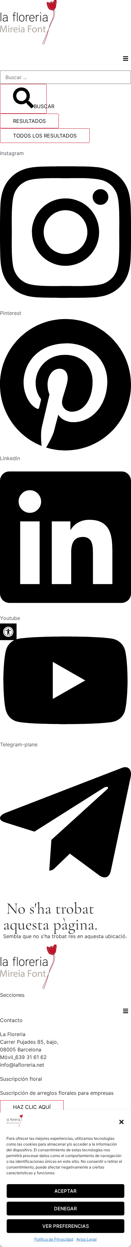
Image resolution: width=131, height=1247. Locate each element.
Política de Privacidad (53, 1239)
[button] (121, 1122)
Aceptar (65, 1191)
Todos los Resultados (45, 135)
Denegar (65, 1209)
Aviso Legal (86, 1239)
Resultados (29, 121)
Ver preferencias (65, 1226)
